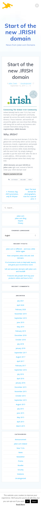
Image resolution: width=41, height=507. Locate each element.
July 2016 (20, 374)
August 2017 (20, 357)
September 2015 (20, 400)
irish (30, 179)
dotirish (14, 179)
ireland (23, 179)
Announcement (20, 439)
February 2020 (20, 309)
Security (20, 470)
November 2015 (21, 391)
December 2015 (20, 387)
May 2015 (20, 417)
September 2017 (20, 353)
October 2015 (20, 396)
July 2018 (20, 344)
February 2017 (20, 365)
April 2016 (20, 378)
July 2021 (20, 301)
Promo (20, 461)
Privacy (20, 223)
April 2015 (20, 422)
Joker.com (20, 216)
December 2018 (20, 335)
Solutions (20, 474)
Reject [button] (34, 501)
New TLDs (20, 448)
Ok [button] (27, 501)
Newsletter (21, 457)
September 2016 (20, 370)
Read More (20, 504)
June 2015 (20, 413)
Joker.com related (20, 444)
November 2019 (21, 314)
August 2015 (20, 404)
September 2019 (20, 318)
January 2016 (20, 383)
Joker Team (13, 83)
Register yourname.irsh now (13, 174)
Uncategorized (25, 83)
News (20, 452)
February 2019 (20, 331)
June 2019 (20, 322)
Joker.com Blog (20, 218)
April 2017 (20, 361)
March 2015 (20, 426)
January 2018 (20, 348)
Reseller (20, 465)
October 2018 (20, 340)
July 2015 (20, 409)
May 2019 (20, 327)
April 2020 (20, 305)
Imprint (20, 221)
